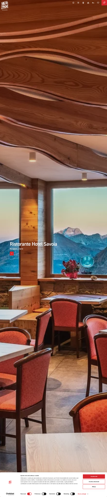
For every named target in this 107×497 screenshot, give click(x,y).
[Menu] (104, 2)
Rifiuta (94, 486)
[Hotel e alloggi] (93, 2)
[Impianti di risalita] (88, 2)
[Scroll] (12, 254)
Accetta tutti (94, 476)
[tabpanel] (53, 248)
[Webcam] (83, 2)
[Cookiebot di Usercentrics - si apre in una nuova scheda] (10, 494)
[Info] (73, 2)
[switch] (44, 494)
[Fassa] (4, 5)
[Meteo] (78, 2)
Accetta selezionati (94, 481)
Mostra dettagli (82, 494)
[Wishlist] (98, 2)
